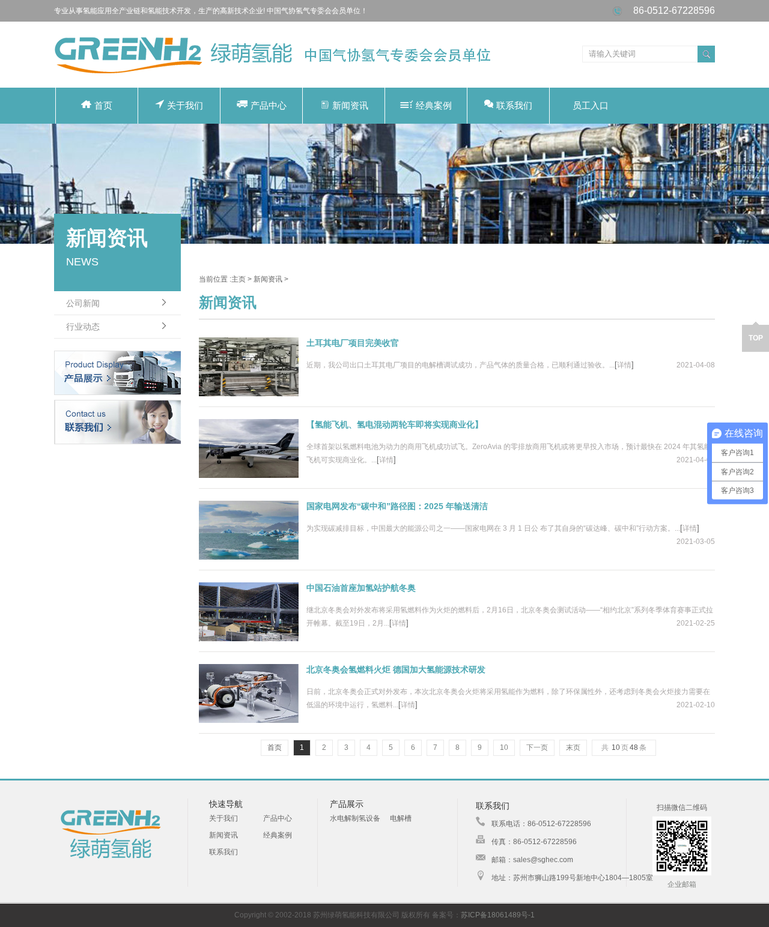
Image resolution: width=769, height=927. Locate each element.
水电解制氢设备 (355, 818)
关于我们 (185, 105)
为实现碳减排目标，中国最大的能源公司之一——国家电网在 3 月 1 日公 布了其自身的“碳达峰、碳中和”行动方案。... (493, 528)
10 (504, 747)
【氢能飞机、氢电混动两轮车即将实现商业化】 (394, 424)
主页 (238, 279)
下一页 (537, 747)
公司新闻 (83, 303)
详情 (624, 365)
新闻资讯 (350, 105)
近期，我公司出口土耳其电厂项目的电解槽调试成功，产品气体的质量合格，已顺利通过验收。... (460, 365)
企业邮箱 (681, 884)
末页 (573, 747)
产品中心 (269, 105)
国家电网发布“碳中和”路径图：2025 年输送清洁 (397, 506)
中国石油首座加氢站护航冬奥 (361, 588)
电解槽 (401, 818)
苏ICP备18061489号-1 (498, 915)
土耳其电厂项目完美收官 (352, 343)
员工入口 (591, 105)
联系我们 (514, 105)
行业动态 (83, 326)
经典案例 (434, 105)
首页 (103, 105)
